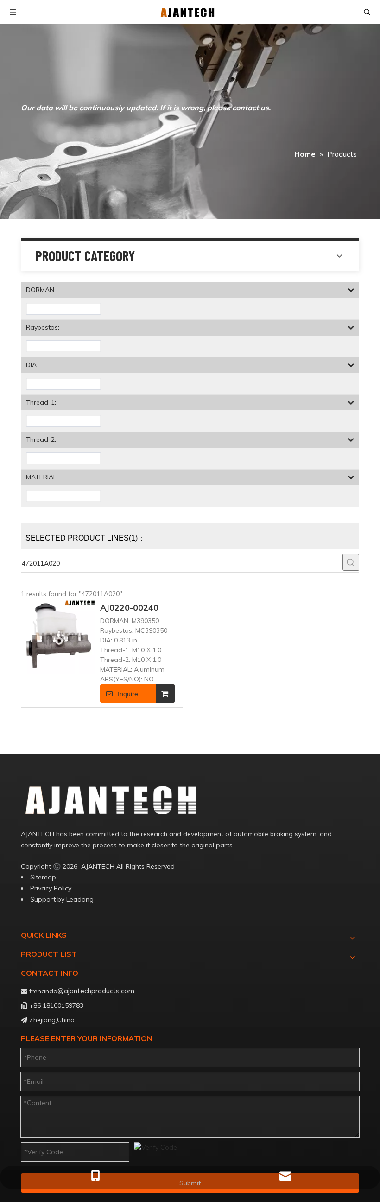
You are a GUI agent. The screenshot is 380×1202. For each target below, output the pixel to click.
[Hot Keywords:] (350, 562)
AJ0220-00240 (129, 607)
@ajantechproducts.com (95, 990)
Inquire (128, 694)
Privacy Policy (50, 888)
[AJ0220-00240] (58, 635)
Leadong (80, 899)
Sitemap (43, 877)
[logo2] (137, 799)
